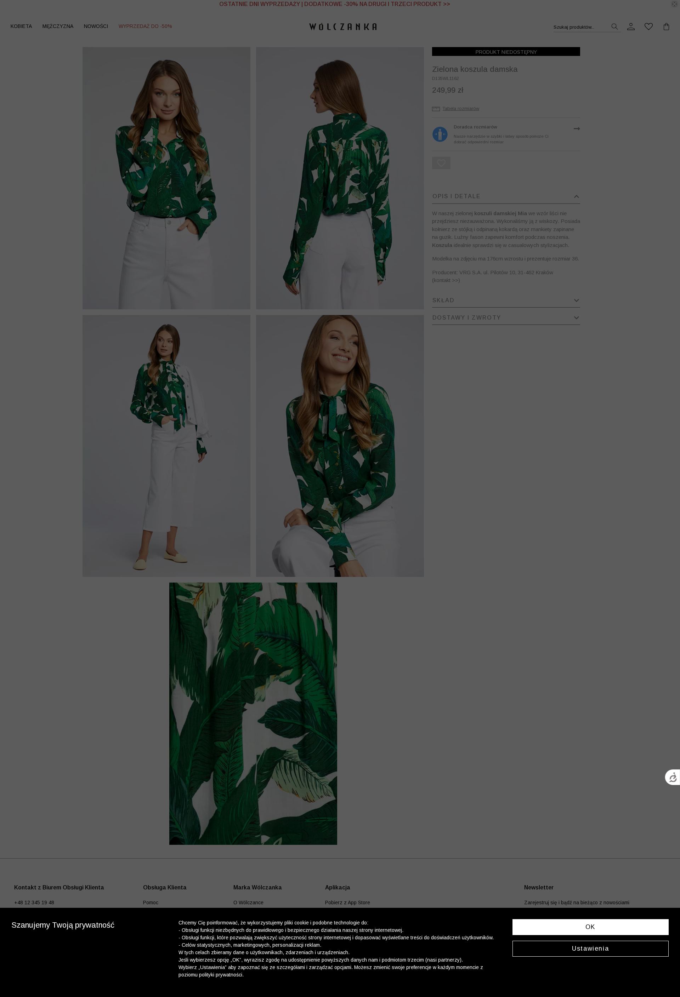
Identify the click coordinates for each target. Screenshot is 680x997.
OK (590, 926)
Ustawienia (590, 948)
